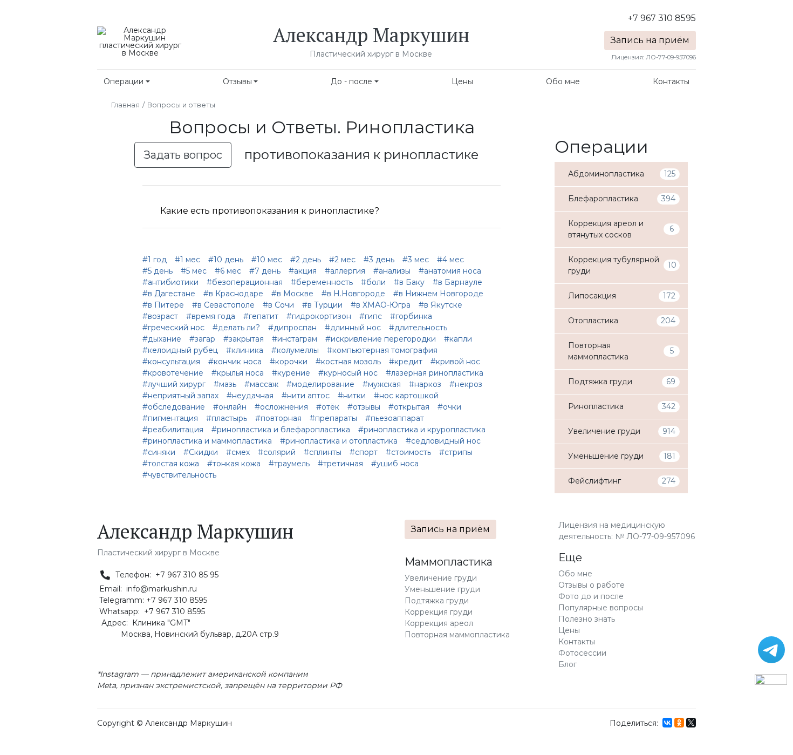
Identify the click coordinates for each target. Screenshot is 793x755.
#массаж (261, 384)
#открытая (408, 407)
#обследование (173, 407)
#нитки (352, 395)
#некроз (465, 384)
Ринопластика (410, 127)
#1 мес (187, 259)
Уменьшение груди (442, 589)
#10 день (225, 259)
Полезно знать (586, 619)
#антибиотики (170, 282)
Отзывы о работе (591, 585)
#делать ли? (236, 327)
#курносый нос (348, 373)
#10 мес (266, 259)
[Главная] (140, 41)
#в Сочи (278, 305)
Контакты (671, 81)
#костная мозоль (348, 361)
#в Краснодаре (233, 293)
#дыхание (161, 339)
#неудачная (250, 395)
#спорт (364, 452)
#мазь (225, 384)
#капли (458, 339)
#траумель (289, 463)
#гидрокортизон (318, 316)
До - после (351, 81)
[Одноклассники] (679, 722)
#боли (373, 282)
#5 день (157, 271)
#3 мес (415, 259)
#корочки (288, 361)
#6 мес (228, 271)
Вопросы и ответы (181, 104)
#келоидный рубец (180, 350)
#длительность (418, 327)
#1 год (154, 259)
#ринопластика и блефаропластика (280, 429)
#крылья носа (237, 373)
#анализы (392, 271)
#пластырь (226, 418)
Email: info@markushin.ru (147, 589)
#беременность (322, 282)
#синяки (158, 452)
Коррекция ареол (439, 623)
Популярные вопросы (600, 608)
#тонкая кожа (234, 463)
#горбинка (411, 316)
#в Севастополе (223, 305)
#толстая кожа (170, 463)
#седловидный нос (443, 441)
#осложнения (281, 407)
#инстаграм (294, 339)
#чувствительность (179, 475)
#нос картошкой (406, 395)
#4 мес (450, 259)
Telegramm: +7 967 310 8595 (152, 600)
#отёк (327, 407)
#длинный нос (353, 327)
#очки (449, 407)
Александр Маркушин (371, 34)
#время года (210, 316)
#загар (202, 339)
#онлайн (230, 407)
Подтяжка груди (437, 601)
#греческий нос (173, 327)
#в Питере (163, 305)
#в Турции (322, 305)
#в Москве (292, 293)
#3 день (379, 259)
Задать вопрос (182, 154)
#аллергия (345, 271)
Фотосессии (582, 653)
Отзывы (237, 81)
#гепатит (260, 316)
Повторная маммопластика (457, 635)
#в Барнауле (457, 282)
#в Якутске (440, 305)
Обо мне (563, 81)
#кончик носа (235, 361)
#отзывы (363, 407)
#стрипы (456, 452)
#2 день (305, 259)
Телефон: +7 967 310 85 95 (165, 575)
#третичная (340, 463)
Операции (123, 81)
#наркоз (425, 384)
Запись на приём (650, 40)
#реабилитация (172, 429)
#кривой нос (455, 361)
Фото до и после (591, 596)
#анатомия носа (450, 271)
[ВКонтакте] (667, 722)
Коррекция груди (439, 612)
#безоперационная (245, 282)
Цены (462, 81)
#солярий (277, 452)
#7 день (265, 271)
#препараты (333, 418)
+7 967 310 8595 (662, 18)
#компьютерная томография (382, 350)
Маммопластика (449, 561)
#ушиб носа (395, 463)
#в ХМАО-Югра (381, 305)
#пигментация (170, 418)
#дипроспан (292, 327)
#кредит (405, 361)
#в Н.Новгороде (353, 293)
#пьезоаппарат (394, 418)
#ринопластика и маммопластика (207, 441)
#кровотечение (172, 373)
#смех (238, 452)
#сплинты (322, 452)
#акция (303, 271)
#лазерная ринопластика (434, 373)
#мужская (382, 384)
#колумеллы (295, 350)
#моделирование (320, 384)
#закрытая (243, 339)
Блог (567, 664)
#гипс (370, 316)
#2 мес (342, 259)
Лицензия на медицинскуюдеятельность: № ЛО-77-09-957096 (626, 530)
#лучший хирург (174, 384)
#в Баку (409, 282)
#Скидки (200, 452)
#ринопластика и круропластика (422, 429)
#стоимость (408, 452)
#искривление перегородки (380, 339)
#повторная (278, 418)
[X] (691, 722)
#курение (291, 373)
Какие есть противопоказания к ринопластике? (269, 211)
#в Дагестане (168, 293)
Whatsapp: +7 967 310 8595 (151, 611)
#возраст (160, 316)
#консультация (171, 361)
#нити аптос (306, 395)
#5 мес (194, 271)
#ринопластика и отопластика (339, 441)
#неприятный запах (180, 395)
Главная (125, 104)
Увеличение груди (441, 578)
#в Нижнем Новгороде (438, 293)
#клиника (244, 350)
